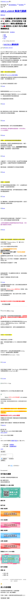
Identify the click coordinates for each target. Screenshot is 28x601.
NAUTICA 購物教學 (11, 44)
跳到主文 (3, 15)
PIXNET (6, 579)
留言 (16, 440)
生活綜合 (12, 32)
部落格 (5, 36)
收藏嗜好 (11, 444)
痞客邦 (13, 440)
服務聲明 (16, 581)
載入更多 (3, 451)
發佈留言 (3, 460)
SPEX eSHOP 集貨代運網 (13, 11)
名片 (4, 38)
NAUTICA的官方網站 (12, 75)
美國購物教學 (12, 446)
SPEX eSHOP (4, 432)
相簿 (4, 35)
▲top (2, 449)
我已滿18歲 (3, 598)
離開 (8, 598)
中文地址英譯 (6, 304)
